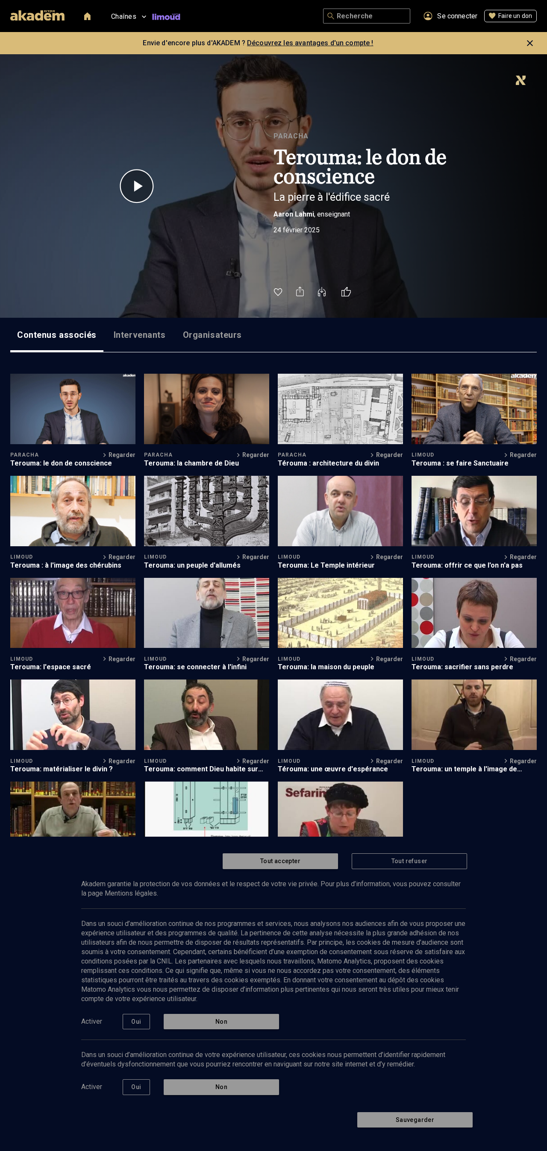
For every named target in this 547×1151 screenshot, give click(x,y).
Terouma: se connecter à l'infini (195, 667)
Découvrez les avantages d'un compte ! (310, 43)
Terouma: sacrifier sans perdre (462, 667)
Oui (136, 1021)
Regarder (122, 454)
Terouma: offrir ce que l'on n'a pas (467, 565)
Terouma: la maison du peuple (326, 667)
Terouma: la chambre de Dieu (191, 463)
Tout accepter (280, 861)
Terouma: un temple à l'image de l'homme (464, 769)
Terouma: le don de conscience (61, 463)
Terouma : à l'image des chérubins (65, 565)
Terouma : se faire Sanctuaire (460, 463)
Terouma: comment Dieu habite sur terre (201, 769)
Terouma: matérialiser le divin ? (61, 769)
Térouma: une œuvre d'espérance (333, 769)
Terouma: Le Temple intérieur (326, 565)
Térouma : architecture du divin (328, 463)
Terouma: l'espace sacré (50, 667)
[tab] (56, 335)
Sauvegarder (415, 1119)
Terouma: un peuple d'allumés (192, 565)
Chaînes (123, 16)
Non (221, 1021)
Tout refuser (409, 861)
